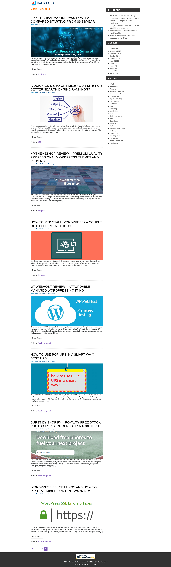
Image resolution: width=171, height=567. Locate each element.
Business (113, 89)
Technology (114, 133)
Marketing (113, 109)
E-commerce (114, 101)
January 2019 (114, 49)
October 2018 (115, 56)
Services (105, 4)
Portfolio (112, 4)
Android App (114, 86)
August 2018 (114, 61)
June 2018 (113, 66)
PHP (111, 118)
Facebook (113, 104)
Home (90, 4)
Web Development (44, 343)
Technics (113, 131)
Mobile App (114, 111)
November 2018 (115, 53)
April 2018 (113, 71)
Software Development (118, 128)
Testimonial (121, 4)
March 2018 (114, 73)
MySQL (112, 113)
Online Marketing (116, 116)
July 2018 (113, 63)
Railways (113, 123)
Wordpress (41, 211)
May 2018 (113, 68)
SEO (39, 142)
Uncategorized (115, 136)
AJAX (112, 84)
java (111, 106)
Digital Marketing (116, 99)
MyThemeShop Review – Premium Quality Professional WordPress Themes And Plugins (66, 157)
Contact (137, 4)
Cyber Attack (114, 96)
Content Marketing (116, 94)
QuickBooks (114, 121)
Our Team (129, 4)
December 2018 (115, 51)
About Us (97, 4)
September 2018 (115, 58)
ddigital (47, 24)
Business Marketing (117, 91)
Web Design (42, 74)
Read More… (37, 69)
